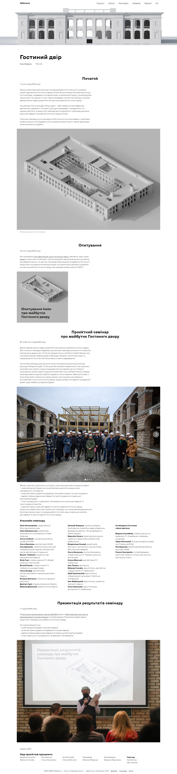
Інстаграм (123, 771)
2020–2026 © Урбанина (53, 771)
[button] (21, 434)
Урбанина (25, 3)
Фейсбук (114, 771)
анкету (23, 259)
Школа (111, 3)
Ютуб (131, 771)
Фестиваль (123, 3)
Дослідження (25, 64)
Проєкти (100, 3)
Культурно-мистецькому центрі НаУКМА (40, 614)
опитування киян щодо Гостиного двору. (51, 256)
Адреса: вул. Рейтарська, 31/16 (97, 771)
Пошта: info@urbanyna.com (74, 771)
